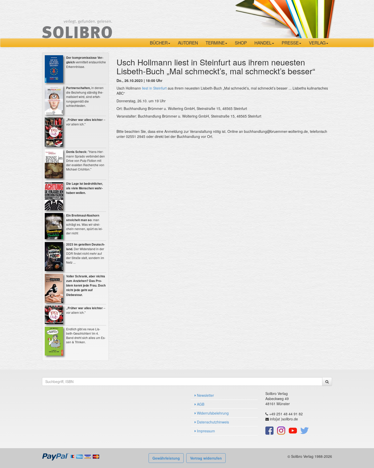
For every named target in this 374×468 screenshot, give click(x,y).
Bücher (159, 42)
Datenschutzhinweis (212, 421)
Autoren (188, 42)
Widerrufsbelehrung (212, 413)
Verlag (317, 42)
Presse (290, 42)
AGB (200, 404)
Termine (215, 42)
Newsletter (205, 395)
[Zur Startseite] (77, 18)
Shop (241, 42)
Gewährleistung (166, 458)
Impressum (205, 430)
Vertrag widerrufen (206, 458)
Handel (262, 42)
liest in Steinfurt (154, 88)
